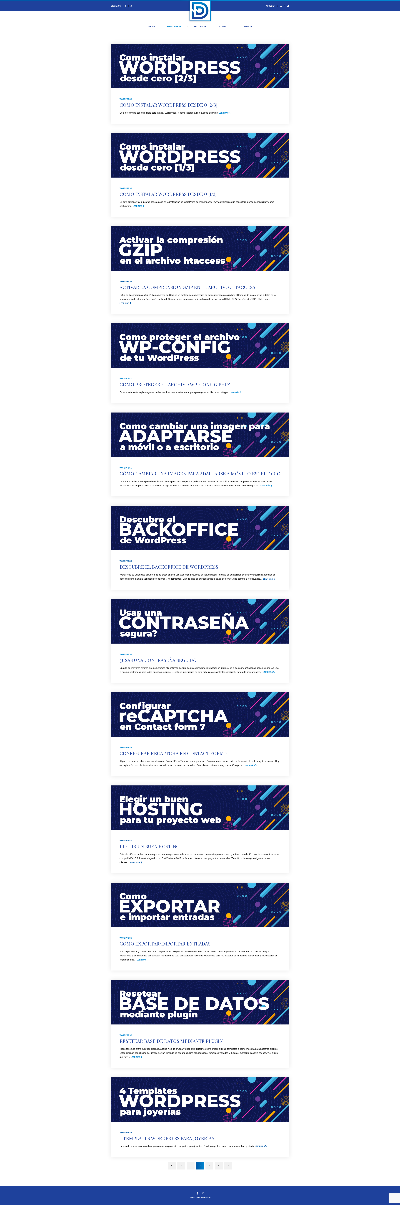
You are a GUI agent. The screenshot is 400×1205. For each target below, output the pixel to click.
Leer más (224, 113)
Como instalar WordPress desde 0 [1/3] (168, 194)
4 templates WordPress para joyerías (167, 1138)
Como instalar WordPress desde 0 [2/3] (169, 105)
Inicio (151, 26)
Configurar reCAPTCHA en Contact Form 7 (173, 753)
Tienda (248, 26)
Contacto (225, 26)
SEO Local (200, 26)
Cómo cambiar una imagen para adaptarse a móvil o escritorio (200, 473)
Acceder (270, 6)
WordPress (174, 26)
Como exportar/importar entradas (165, 943)
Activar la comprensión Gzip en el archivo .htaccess (187, 287)
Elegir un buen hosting (149, 846)
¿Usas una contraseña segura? (158, 660)
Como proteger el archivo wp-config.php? (175, 384)
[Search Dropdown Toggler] (288, 6)
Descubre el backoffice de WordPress (169, 567)
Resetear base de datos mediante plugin (171, 1041)
